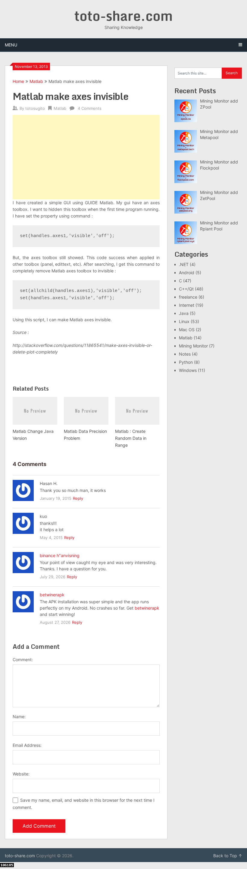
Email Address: (27, 745)
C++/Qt (186, 288)
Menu (11, 44)
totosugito (35, 108)
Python (186, 362)
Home (18, 81)
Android (186, 272)
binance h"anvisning (60, 555)
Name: (19, 716)
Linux (184, 321)
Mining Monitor (193, 345)
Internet (186, 305)
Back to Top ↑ (227, 855)
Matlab (36, 81)
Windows (188, 370)
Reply (78, 498)
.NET (184, 264)
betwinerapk (52, 594)
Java (184, 313)
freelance (188, 297)
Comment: (23, 659)
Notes (185, 354)
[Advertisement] (86, 157)
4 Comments (90, 108)
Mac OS (187, 329)
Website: (21, 773)
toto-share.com (123, 16)
